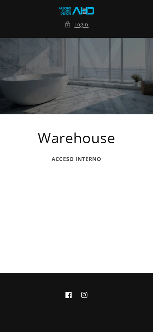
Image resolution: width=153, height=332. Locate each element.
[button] (76, 24)
